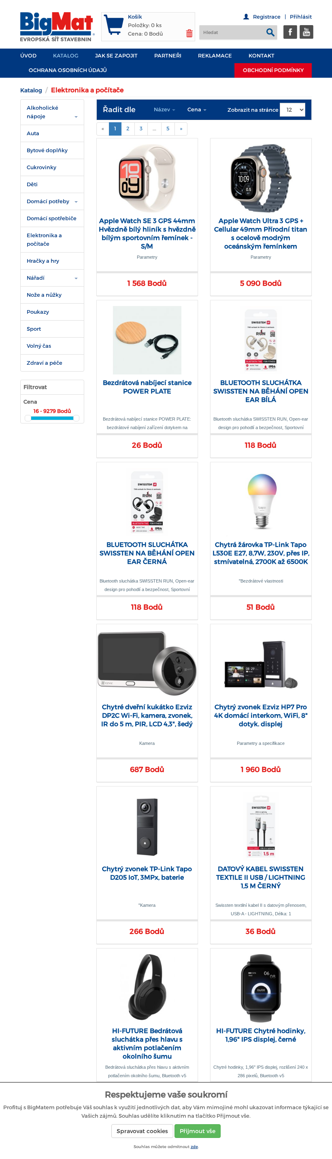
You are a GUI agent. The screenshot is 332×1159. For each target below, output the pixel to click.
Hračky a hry (43, 260)
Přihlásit (301, 16)
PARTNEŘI (167, 55)
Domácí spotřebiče (52, 218)
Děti (32, 184)
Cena (194, 109)
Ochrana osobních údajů (68, 70)
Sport (34, 328)
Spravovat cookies (142, 1131)
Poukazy (38, 311)
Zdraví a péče (44, 362)
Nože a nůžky (44, 294)
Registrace (267, 16)
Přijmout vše (197, 1131)
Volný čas (39, 345)
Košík (135, 16)
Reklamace (215, 55)
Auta (33, 133)
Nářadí (36, 277)
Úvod (28, 55)
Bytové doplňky (47, 150)
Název (162, 109)
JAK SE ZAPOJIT (116, 55)
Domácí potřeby (48, 201)
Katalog (66, 55)
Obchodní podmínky (273, 70)
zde (194, 1146)
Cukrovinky (41, 167)
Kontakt (262, 55)
